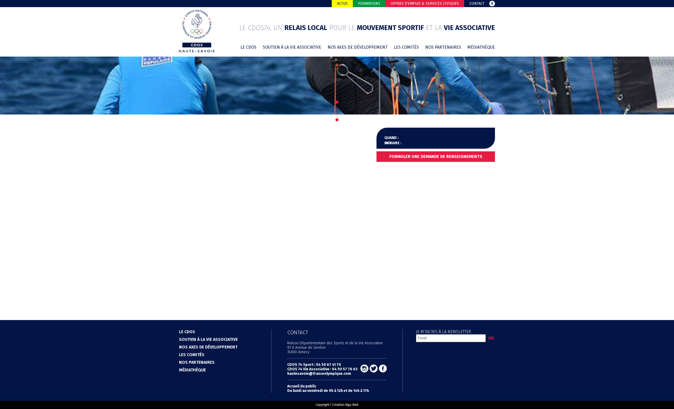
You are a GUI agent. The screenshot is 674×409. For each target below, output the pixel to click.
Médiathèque (481, 47)
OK (491, 338)
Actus (342, 3)
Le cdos (248, 47)
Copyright (322, 405)
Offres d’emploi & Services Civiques (425, 3)
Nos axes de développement (358, 47)
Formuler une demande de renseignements (435, 156)
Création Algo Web (345, 405)
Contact (476, 3)
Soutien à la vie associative (292, 47)
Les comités (406, 47)
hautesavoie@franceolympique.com (319, 373)
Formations (369, 3)
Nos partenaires (443, 47)
